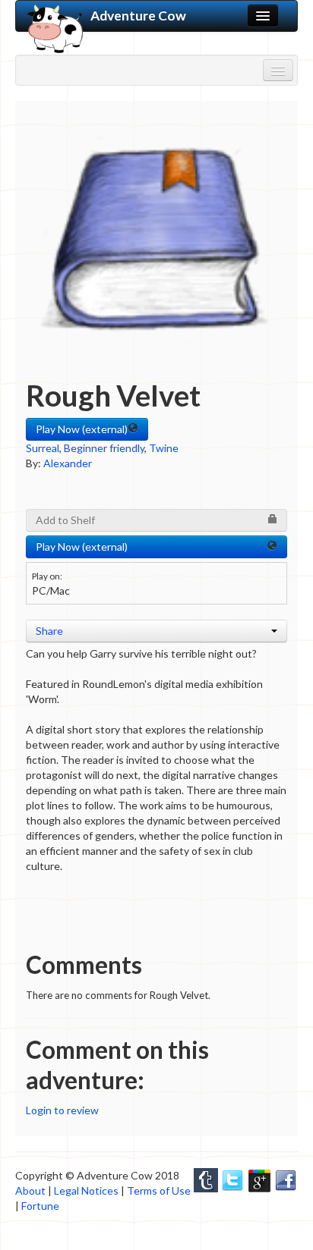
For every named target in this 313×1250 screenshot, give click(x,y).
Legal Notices (86, 1190)
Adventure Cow (138, 16)
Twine (164, 447)
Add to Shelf (65, 520)
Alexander (67, 463)
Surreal (42, 447)
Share (49, 630)
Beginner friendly (104, 447)
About (30, 1190)
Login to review (62, 1110)
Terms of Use (159, 1190)
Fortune (40, 1205)
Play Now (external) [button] (82, 428)
